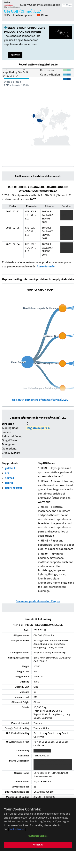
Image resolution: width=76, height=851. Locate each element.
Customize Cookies (38, 836)
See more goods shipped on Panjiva (38, 601)
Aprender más (46, 266)
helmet (9, 478)
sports (9, 483)
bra (7, 473)
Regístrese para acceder (42, 428)
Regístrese (15, 55)
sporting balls (13, 487)
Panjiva (12, 4)
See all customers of (40, 400)
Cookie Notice (17, 829)
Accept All (38, 845)
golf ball (10, 468)
